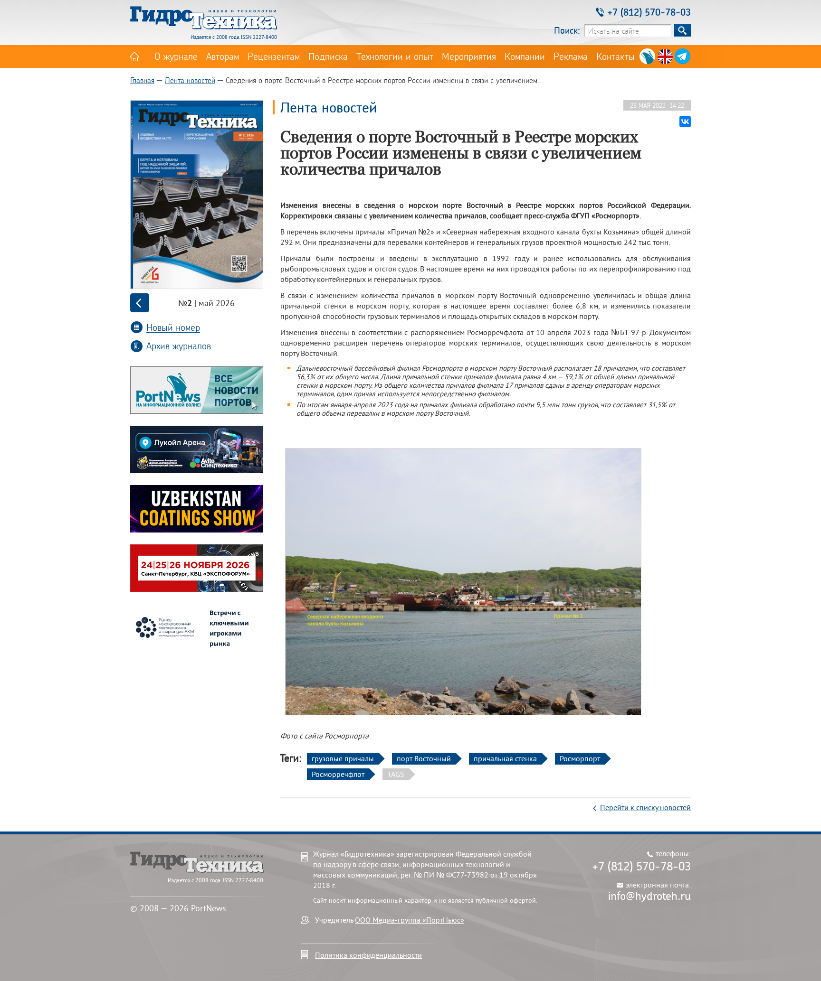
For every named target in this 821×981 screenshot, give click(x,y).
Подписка (328, 56)
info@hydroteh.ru (649, 895)
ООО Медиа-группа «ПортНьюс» (409, 920)
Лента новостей (190, 80)
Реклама (571, 56)
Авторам (222, 56)
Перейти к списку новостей (645, 807)
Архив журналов (178, 345)
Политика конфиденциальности (368, 955)
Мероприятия (469, 56)
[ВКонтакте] (685, 121)
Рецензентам (274, 56)
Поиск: (567, 30)
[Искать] (682, 30)
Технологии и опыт (394, 56)
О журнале (176, 56)
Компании (525, 56)
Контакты (615, 56)
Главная (142, 80)
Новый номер (173, 327)
